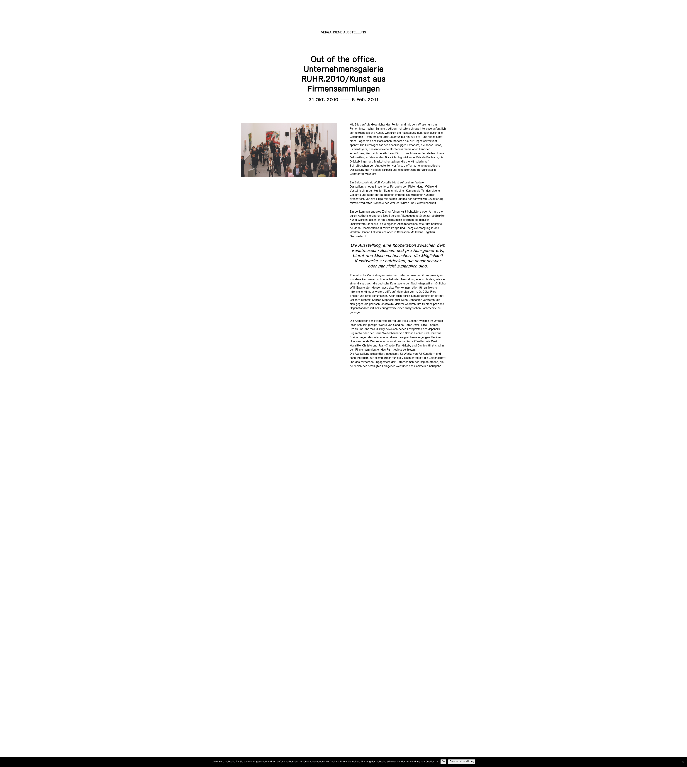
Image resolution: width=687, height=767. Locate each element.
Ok (443, 761)
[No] (682, 762)
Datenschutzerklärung (462, 761)
